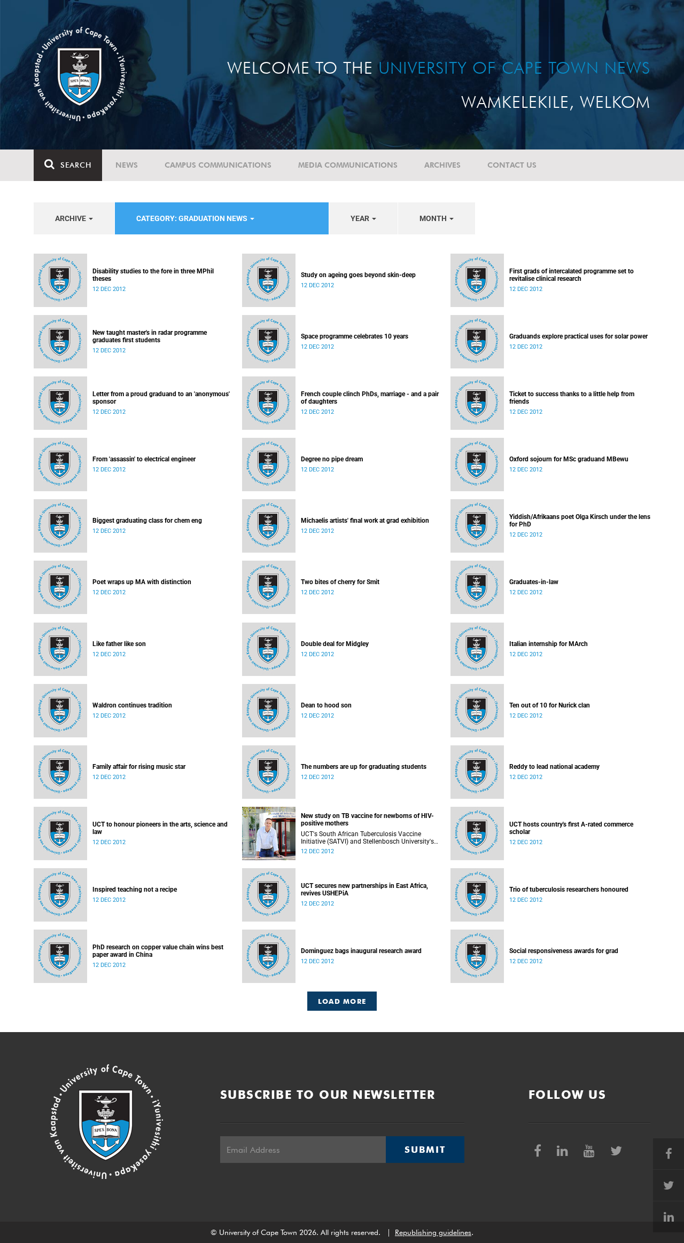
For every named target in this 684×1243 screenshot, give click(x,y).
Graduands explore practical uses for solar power (578, 336)
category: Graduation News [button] (192, 218)
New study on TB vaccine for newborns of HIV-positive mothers (367, 819)
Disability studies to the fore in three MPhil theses (153, 275)
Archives (442, 165)
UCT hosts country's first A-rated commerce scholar (571, 828)
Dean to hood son (326, 705)
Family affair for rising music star (138, 766)
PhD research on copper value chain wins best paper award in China (157, 950)
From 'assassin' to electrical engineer (144, 459)
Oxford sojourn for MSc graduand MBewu (568, 459)
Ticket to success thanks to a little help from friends (571, 397)
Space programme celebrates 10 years (354, 336)
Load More (342, 1001)
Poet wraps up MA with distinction (141, 582)
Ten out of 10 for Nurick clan (549, 705)
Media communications (348, 165)
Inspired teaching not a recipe (134, 889)
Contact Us (512, 165)
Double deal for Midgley (335, 644)
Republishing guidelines (433, 1232)
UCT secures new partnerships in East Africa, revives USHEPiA (364, 889)
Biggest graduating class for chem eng (147, 520)
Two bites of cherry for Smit (340, 582)
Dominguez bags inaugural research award (361, 951)
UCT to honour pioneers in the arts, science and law (160, 828)
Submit (425, 1149)
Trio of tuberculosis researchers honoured (568, 889)
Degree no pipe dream (332, 459)
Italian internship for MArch (548, 644)
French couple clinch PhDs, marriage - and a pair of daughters (370, 397)
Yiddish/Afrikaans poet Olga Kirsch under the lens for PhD (579, 520)
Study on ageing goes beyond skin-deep (358, 275)
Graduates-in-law (533, 582)
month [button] (433, 218)
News (126, 165)
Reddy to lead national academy (554, 766)
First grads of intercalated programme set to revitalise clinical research (571, 275)
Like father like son (119, 644)
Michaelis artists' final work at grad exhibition (365, 520)
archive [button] (71, 218)
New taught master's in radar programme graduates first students (149, 336)
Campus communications (218, 165)
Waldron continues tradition (132, 705)
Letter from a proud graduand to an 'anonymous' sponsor (161, 397)
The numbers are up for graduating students (363, 766)
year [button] (361, 218)
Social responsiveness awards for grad (563, 951)
